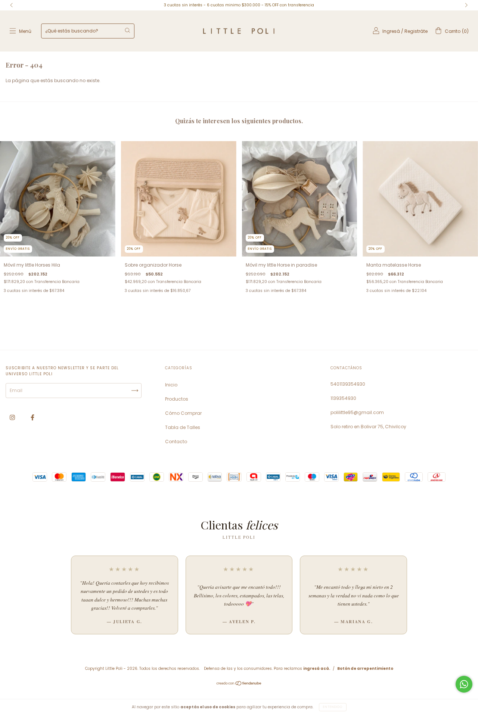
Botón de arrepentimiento (365, 668)
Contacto (176, 441)
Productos (176, 399)
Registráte (416, 31)
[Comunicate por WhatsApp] (464, 684)
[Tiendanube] (239, 684)
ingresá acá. (316, 668)
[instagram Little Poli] (13, 417)
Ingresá (391, 31)
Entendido (332, 707)
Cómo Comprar (183, 413)
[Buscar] (127, 30)
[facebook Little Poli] (32, 417)
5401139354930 (347, 384)
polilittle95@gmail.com (357, 412)
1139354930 (343, 398)
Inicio (171, 385)
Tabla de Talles (182, 427)
